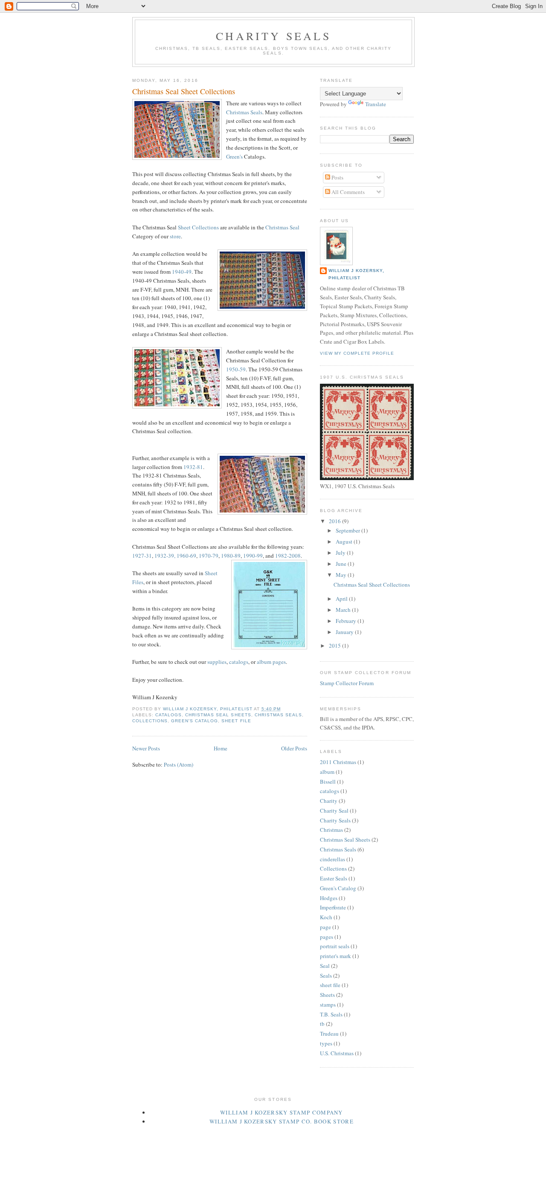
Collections (150, 720)
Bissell (328, 781)
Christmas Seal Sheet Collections (183, 91)
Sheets (327, 995)
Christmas (331, 830)
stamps (328, 1004)
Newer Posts (146, 748)
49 (189, 271)
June (342, 563)
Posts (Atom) (178, 764)
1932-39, (164, 555)
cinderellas (332, 859)
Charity (328, 801)
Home (220, 748)
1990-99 (253, 555)
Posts (336, 177)
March (344, 610)
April (342, 598)
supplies (217, 662)
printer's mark (335, 956)
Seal (325, 966)
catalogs (238, 662)
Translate (375, 104)
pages (326, 937)
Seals (326, 975)
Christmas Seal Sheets (218, 714)
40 (181, 271)
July (341, 552)
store (175, 236)
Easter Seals (333, 878)
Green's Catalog (194, 720)
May (342, 575)
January (345, 632)
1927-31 (142, 555)
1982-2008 (288, 555)
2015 (335, 645)
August (345, 541)
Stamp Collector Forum (347, 683)
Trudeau (329, 1033)
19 (175, 271)
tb (322, 1024)
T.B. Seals (331, 1014)
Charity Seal (334, 810)
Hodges (328, 898)
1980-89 (231, 555)
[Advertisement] (287, 1134)
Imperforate (333, 907)
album (327, 772)
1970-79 (208, 555)
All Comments (347, 192)
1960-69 (186, 555)
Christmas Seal (282, 227)
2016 (335, 521)
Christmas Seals (244, 112)
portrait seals (334, 946)
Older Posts (294, 748)
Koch (326, 917)
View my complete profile (357, 353)
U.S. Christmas (337, 1053)
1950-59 (236, 369)
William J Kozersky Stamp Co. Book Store (281, 1121)
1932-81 (193, 467)
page (325, 927)
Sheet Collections (198, 227)
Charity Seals (273, 36)
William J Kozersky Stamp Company (281, 1112)
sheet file (236, 720)
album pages (271, 662)
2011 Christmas (338, 762)
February (346, 621)
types (326, 1043)
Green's (234, 156)
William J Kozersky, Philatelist (356, 274)
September (348, 530)
